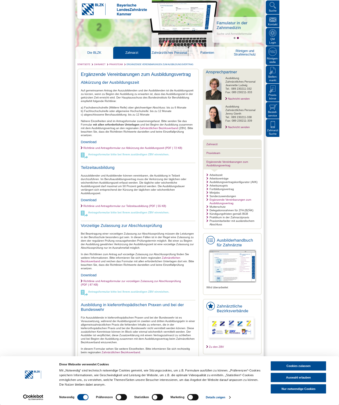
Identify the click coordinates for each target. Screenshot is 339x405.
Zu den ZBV (216, 346)
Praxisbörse (272, 96)
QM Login (272, 40)
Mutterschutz (218, 206)
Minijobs (215, 192)
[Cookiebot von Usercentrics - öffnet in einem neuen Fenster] (33, 397)
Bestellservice (272, 113)
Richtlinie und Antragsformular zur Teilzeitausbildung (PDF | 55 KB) (124, 206)
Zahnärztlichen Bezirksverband (158, 128)
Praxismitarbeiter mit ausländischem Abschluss (232, 222)
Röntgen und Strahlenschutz (245, 52)
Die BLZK (94, 53)
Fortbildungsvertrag (222, 189)
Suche (273, 10)
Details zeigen (215, 397)
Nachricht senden (239, 98)
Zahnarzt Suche (272, 132)
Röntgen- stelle (272, 60)
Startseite (83, 64)
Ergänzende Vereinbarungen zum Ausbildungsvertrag (160, 64)
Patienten (207, 53)
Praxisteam (116, 64)
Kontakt (272, 24)
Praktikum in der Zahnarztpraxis (229, 217)
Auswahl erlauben (298, 377)
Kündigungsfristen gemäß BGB (229, 213)
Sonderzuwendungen (223, 196)
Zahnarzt (131, 53)
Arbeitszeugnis (219, 185)
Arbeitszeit (216, 175)
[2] (238, 38)
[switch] (121, 397)
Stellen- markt (272, 78)
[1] (234, 38)
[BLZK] (112, 14)
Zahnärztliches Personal (169, 53)
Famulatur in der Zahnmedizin (232, 25)
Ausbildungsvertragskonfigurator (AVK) (234, 182)
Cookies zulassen (298, 366)
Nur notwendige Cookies (298, 388)
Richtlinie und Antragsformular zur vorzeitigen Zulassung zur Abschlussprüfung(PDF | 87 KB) (131, 282)
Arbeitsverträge (219, 178)
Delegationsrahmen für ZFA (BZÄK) (231, 210)
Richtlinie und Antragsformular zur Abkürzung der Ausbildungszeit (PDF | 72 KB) (132, 147)
